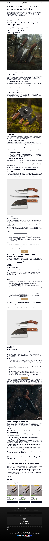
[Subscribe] (41, 513)
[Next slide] (42, 489)
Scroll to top (25, 538)
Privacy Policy (33, 515)
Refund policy (17, 533)
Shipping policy (29, 533)
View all (40, 482)
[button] (8, 3)
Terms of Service (27, 515)
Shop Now (25, 251)
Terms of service (23, 533)
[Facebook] (20, 523)
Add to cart (12, 501)
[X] (23, 523)
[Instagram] (22, 523)
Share (10, 476)
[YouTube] (27, 523)
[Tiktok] (25, 523)
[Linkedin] (28, 523)
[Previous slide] (7, 489)
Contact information (36, 533)
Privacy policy (11, 533)
